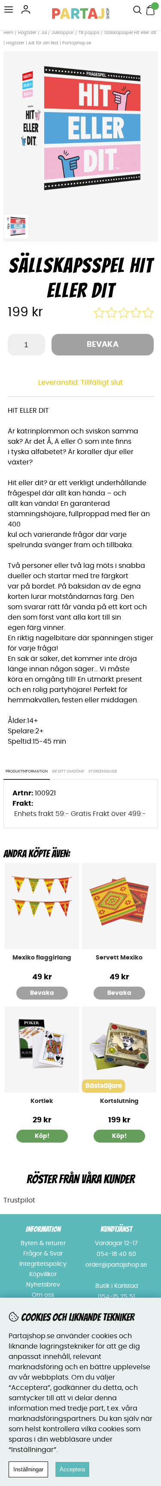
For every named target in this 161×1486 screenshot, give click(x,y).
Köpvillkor (43, 1274)
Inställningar (28, 1469)
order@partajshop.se (116, 1265)
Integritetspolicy (43, 1264)
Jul (44, 33)
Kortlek (41, 1101)
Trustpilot (19, 1200)
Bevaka (102, 345)
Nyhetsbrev (43, 1285)
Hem (8, 33)
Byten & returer (43, 1243)
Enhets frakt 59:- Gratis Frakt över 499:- (80, 813)
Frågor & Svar (43, 1254)
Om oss (43, 1295)
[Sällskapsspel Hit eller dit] (80, 204)
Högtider (27, 33)
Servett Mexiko (119, 958)
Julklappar (63, 33)
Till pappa (89, 33)
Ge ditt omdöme (68, 771)
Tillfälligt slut (102, 382)
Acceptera (72, 1469)
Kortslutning (119, 1101)
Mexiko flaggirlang (41, 958)
